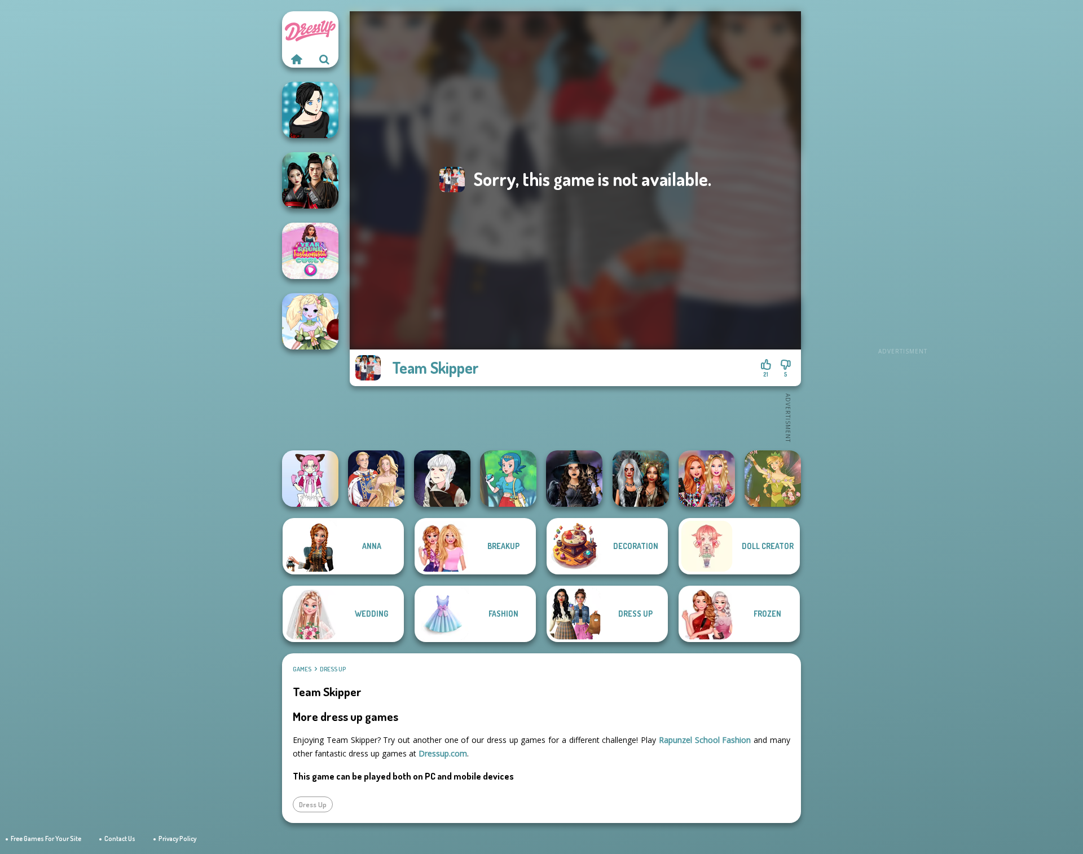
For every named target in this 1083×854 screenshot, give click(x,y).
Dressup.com (443, 753)
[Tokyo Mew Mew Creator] (310, 478)
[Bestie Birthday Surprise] (707, 478)
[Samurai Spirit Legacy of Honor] (310, 180)
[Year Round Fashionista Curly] (310, 251)
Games (302, 669)
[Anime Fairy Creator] (310, 321)
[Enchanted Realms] (641, 478)
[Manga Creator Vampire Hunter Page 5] (442, 478)
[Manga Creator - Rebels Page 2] (310, 110)
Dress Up (333, 669)
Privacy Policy (177, 838)
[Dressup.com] (296, 59)
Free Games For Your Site (46, 838)
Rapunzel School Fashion (705, 739)
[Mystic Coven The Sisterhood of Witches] (574, 478)
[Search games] (324, 59)
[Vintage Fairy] (773, 478)
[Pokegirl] (508, 478)
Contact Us (119, 838)
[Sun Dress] (376, 478)
